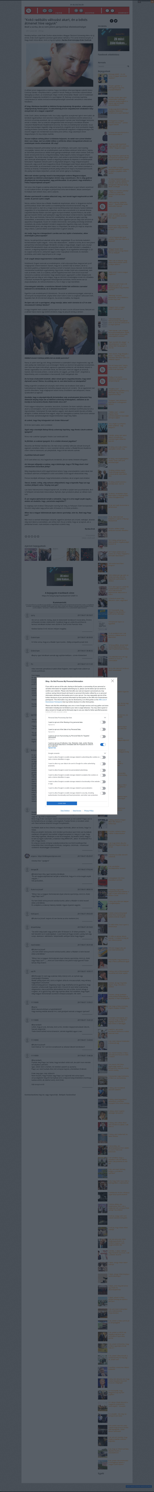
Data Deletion (65, 811)
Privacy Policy (88, 811)
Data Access (77, 811)
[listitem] (77, 717)
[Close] (113, 681)
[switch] (103, 722)
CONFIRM (62, 803)
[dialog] (77, 746)
